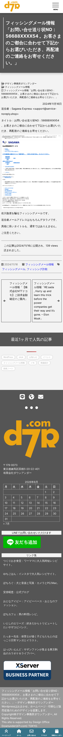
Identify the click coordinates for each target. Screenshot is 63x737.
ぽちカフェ (9, 614)
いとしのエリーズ (13, 623)
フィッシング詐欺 (37, 269)
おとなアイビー (12, 601)
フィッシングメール (13, 269)
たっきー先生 (11, 636)
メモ (33, 363)
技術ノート (8, 368)
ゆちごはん (9, 573)
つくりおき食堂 (12, 560)
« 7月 (6, 523)
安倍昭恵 (8, 592)
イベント (47, 357)
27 (30, 513)
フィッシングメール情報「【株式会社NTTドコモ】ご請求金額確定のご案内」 (19, 291)
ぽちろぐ (8, 583)
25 (14, 513)
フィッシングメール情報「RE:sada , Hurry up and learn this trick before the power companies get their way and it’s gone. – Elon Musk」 (44, 301)
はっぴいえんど (12, 649)
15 (46, 502)
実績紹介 (44, 363)
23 (54, 508)
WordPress (8, 357)
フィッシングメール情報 (39, 264)
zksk (21, 357)
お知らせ (33, 357)
